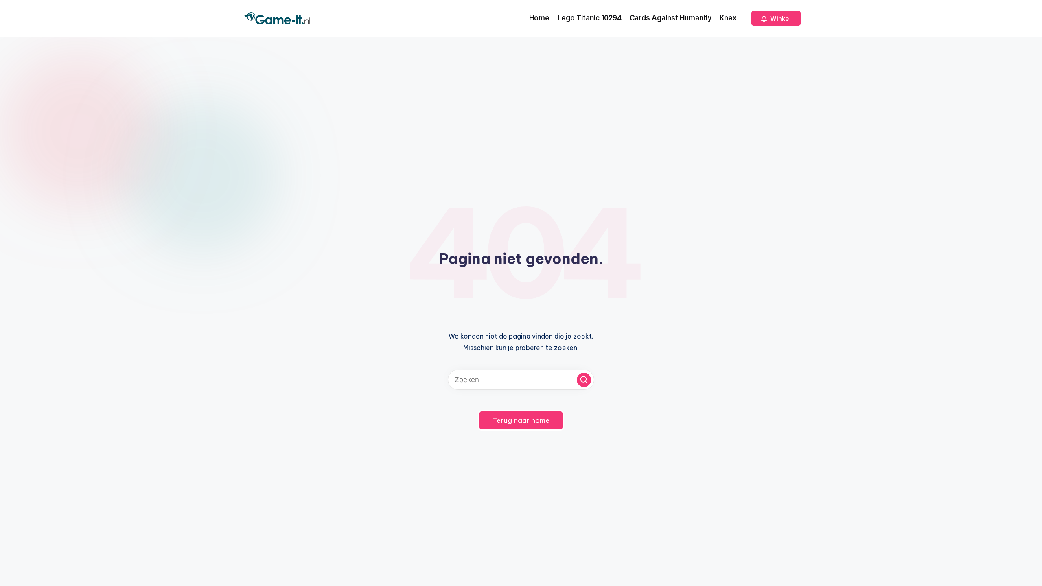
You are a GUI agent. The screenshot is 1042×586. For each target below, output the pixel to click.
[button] (776, 18)
